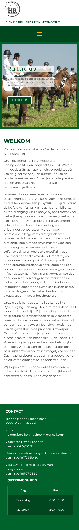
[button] (39, 34)
